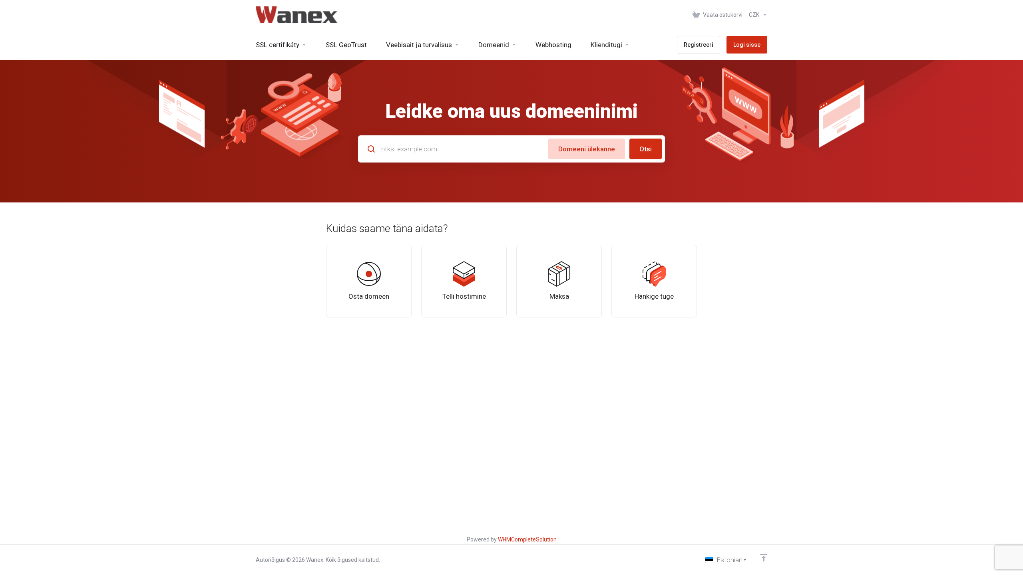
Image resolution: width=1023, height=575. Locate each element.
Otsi (645, 149)
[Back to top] (764, 558)
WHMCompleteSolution (527, 539)
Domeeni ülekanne (586, 149)
